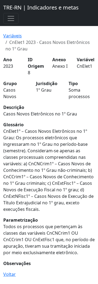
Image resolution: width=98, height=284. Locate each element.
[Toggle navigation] (11, 18)
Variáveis (12, 36)
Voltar (9, 274)
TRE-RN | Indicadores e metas (41, 7)
